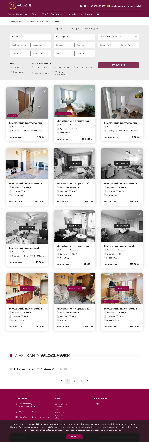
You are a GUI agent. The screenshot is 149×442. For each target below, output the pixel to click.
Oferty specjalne (62, 67)
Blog (57, 418)
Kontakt (72, 14)
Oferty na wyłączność (60, 73)
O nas (26, 14)
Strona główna (15, 14)
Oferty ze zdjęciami (43, 67)
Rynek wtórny (18, 72)
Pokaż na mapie (24, 369)
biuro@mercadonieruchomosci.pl (34, 417)
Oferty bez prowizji (84, 67)
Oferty (35, 14)
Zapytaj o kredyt (58, 14)
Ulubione (59, 415)
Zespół (45, 14)
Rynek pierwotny (19, 67)
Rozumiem (74, 437)
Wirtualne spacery (42, 73)
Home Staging (85, 14)
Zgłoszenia (59, 412)
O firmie (58, 407)
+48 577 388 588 (26, 412)
